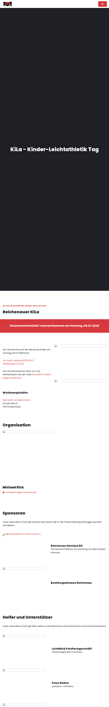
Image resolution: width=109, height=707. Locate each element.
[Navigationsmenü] (102, 4)
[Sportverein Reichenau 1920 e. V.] (7, 4)
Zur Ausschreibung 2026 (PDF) (18, 360)
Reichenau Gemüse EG (67, 546)
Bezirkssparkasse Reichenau (71, 583)
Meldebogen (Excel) (13, 363)
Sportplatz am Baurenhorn (17, 400)
